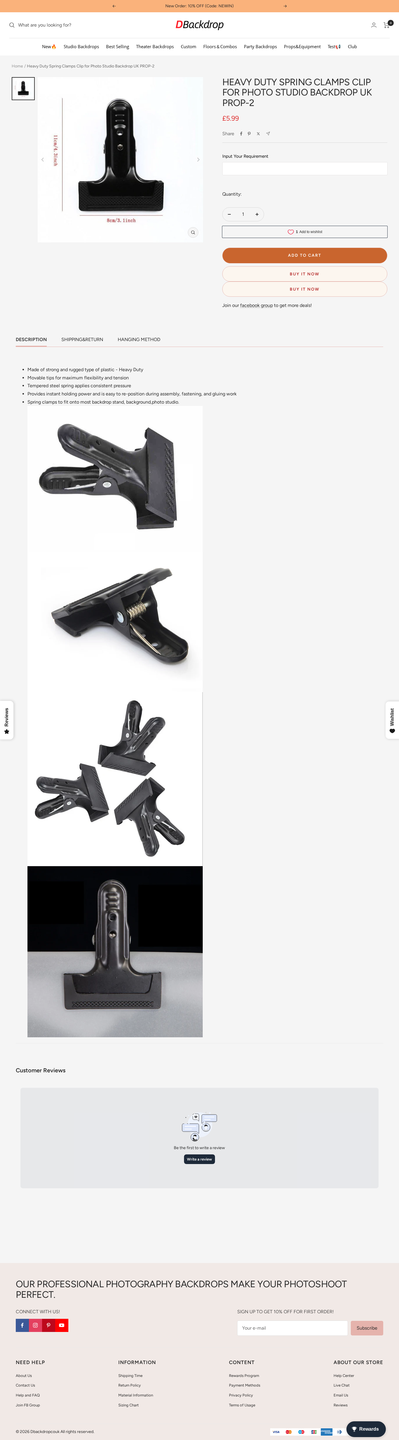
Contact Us (25, 1385)
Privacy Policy (241, 1395)
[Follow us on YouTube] (61, 1325)
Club (352, 46)
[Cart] (387, 25)
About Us (24, 1375)
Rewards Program (244, 1375)
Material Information (135, 1395)
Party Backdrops (260, 46)
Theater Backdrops (155, 46)
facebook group (256, 305)
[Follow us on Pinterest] (48, 1325)
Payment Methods (244, 1385)
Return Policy (129, 1385)
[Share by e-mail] (268, 134)
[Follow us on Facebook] (22, 1325)
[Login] (374, 24)
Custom (188, 46)
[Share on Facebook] (241, 134)
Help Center (344, 1375)
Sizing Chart (128, 1405)
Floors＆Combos (220, 46)
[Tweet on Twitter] (258, 134)
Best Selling (117, 46)
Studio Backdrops (81, 46)
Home (17, 66)
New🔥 (49, 46)
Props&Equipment (302, 46)
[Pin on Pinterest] (249, 134)
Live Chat (342, 1385)
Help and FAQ (28, 1395)
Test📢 (334, 46)
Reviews (341, 1405)
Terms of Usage (242, 1405)
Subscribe (367, 1328)
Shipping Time (130, 1375)
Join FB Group (28, 1405)
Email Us (341, 1395)
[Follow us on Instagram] (35, 1325)
